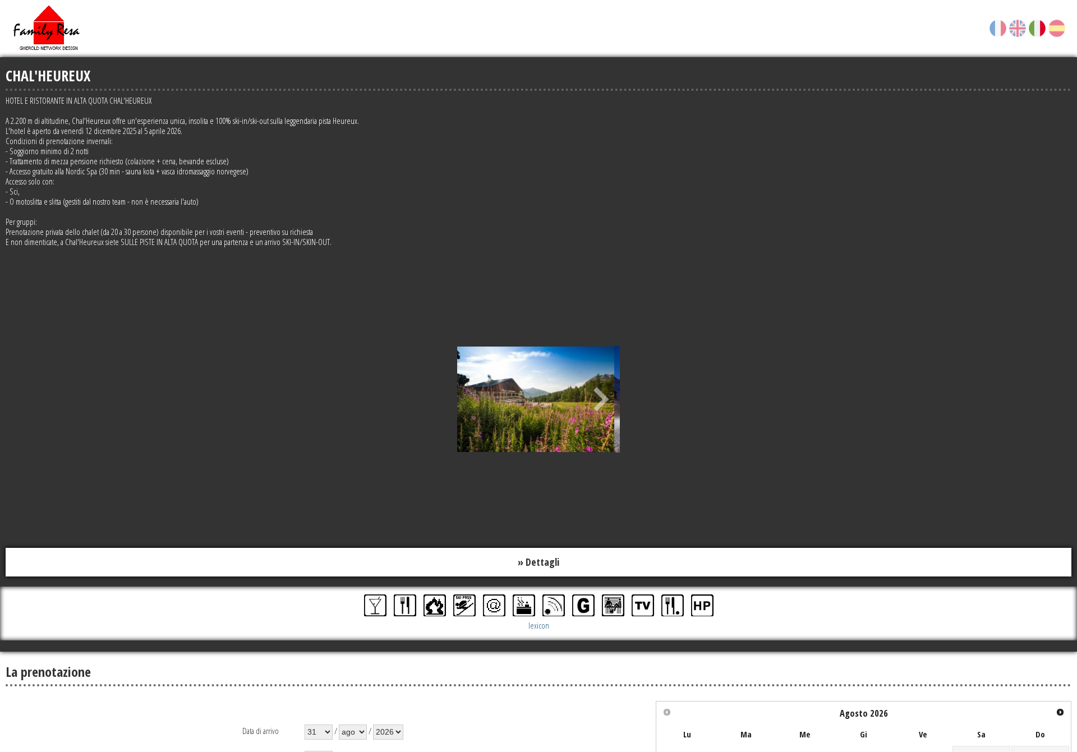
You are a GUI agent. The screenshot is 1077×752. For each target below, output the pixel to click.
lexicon (538, 623)
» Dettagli (538, 561)
